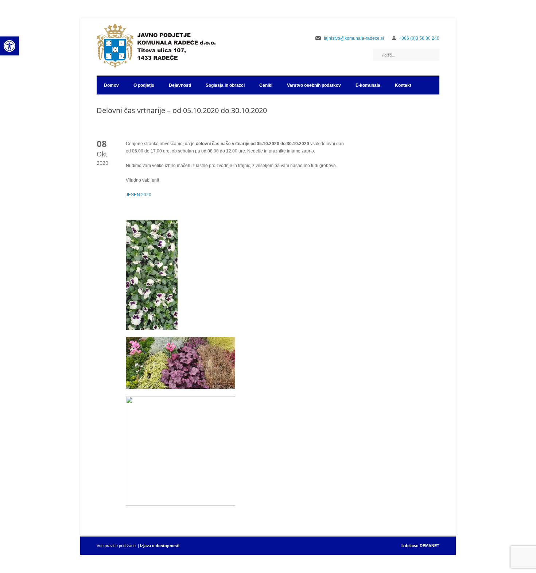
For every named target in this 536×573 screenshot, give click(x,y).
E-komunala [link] (368, 85)
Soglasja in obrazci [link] (225, 85)
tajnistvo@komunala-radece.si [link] (354, 38)
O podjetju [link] (143, 85)
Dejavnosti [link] (180, 85)
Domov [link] (111, 85)
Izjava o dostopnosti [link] (159, 545)
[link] (9, 45)
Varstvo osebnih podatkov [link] (314, 85)
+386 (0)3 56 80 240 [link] (419, 38)
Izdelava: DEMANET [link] (420, 545)
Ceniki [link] (265, 85)
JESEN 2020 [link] (138, 194)
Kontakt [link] (403, 85)
